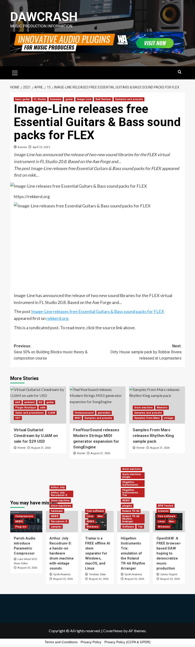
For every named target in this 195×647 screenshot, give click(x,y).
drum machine (143, 407)
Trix (140, 526)
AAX (17, 402)
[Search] (180, 72)
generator (104, 412)
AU (40, 402)
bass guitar (22, 99)
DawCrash (44, 17)
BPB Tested (165, 505)
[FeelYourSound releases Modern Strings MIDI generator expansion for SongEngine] (98, 405)
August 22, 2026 (63, 578)
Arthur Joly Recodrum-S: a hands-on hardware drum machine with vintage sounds (61, 553)
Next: (145, 352)
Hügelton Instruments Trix (130, 492)
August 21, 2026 (41, 447)
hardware (57, 511)
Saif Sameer (103, 99)
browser (163, 511)
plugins (127, 505)
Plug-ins (20, 526)
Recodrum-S (59, 521)
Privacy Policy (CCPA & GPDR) (127, 642)
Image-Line (84, 99)
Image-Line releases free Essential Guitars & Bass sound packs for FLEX (97, 311)
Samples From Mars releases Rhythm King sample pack (153, 435)
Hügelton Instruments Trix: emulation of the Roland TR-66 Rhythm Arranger (133, 553)
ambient (29, 402)
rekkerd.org (57, 318)
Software (128, 526)
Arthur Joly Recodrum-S (59, 494)
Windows (92, 526)
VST (17, 418)
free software (95, 511)
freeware (55, 99)
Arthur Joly (58, 487)
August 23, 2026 (27, 567)
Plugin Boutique (25, 407)
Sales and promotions (29, 412)
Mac (100, 516)
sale (42, 407)
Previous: (51, 352)
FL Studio (40, 99)
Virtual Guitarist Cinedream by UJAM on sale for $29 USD (36, 435)
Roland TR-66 (130, 511)
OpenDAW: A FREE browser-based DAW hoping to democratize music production (168, 553)
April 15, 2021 (41, 147)
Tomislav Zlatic (97, 574)
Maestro (162, 407)
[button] (15, 72)
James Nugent (168, 574)
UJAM (51, 412)
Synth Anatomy (62, 574)
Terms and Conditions (61, 642)
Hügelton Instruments (130, 483)
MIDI (77, 418)
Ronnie (22, 147)
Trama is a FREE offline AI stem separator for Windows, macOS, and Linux (97, 553)
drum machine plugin (131, 475)
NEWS (19, 521)
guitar (69, 99)
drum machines (61, 505)
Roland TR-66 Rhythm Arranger (130, 519)
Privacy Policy (91, 642)
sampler (56, 526)
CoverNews (113, 630)
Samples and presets (129, 99)
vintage (168, 418)
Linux (90, 516)
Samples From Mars (147, 418)
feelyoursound (84, 412)
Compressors (24, 516)
